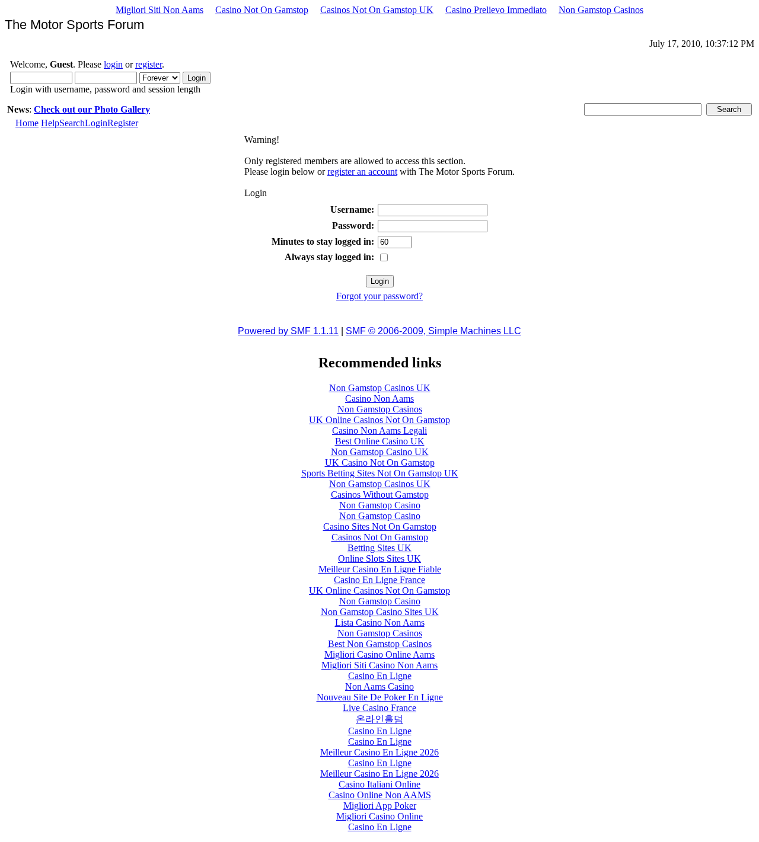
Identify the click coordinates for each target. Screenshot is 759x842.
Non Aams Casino (379, 686)
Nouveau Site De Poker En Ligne (380, 697)
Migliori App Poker (379, 806)
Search (72, 123)
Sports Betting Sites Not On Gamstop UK (379, 473)
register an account (362, 172)
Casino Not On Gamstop (261, 10)
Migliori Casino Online (379, 816)
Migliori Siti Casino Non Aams (379, 665)
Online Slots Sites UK (379, 558)
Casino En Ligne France (379, 580)
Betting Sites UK (379, 548)
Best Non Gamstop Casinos (380, 644)
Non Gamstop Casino (379, 505)
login (113, 64)
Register (122, 123)
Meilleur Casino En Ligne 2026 (379, 752)
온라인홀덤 (379, 719)
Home (27, 123)
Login (96, 123)
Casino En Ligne (380, 676)
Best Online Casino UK (380, 441)
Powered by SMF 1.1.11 (288, 331)
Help (50, 123)
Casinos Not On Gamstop (379, 537)
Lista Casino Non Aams (380, 622)
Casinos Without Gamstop (380, 494)
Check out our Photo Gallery (92, 109)
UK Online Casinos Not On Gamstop (379, 420)
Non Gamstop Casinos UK (379, 388)
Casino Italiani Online (379, 784)
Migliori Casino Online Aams (379, 654)
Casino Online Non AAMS (380, 795)
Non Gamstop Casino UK (380, 452)
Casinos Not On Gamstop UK (376, 10)
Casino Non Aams (379, 398)
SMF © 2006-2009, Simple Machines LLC (433, 331)
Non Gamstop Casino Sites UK (380, 612)
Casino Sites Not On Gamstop (379, 526)
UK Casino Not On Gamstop (380, 462)
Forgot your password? (379, 296)
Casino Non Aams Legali (379, 430)
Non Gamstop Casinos (601, 10)
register (148, 64)
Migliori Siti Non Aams (159, 10)
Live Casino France (379, 708)
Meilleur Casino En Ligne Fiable (379, 569)
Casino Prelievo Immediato (496, 10)
